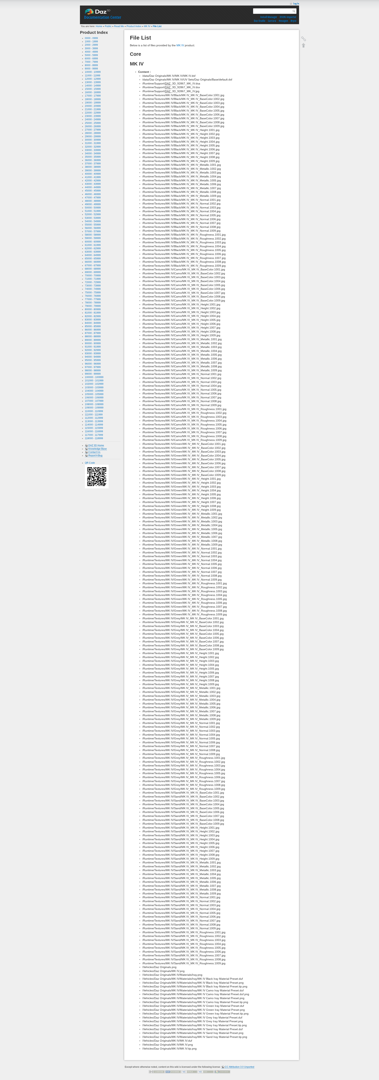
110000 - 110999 (94, 411)
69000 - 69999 (93, 272)
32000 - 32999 (93, 146)
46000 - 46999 (93, 194)
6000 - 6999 (91, 58)
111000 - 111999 (94, 414)
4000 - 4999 (91, 51)
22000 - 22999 (93, 112)
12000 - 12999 (93, 79)
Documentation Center (102, 17)
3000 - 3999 (91, 48)
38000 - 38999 (93, 167)
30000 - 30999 (93, 139)
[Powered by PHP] (173, 1071)
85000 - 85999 (93, 326)
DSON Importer (288, 17)
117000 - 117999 (94, 435)
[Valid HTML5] (189, 1071)
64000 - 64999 (93, 255)
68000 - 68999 (93, 268)
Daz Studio (259, 21)
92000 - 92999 (93, 350)
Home (99, 26)
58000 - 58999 (93, 234)
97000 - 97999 (93, 367)
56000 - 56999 (93, 228)
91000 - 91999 (93, 346)
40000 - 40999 (93, 173)
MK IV (147, 26)
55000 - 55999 (93, 224)
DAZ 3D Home (96, 445)
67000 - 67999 (93, 265)
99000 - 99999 (93, 373)
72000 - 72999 (93, 282)
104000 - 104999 (94, 390)
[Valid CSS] (206, 1071)
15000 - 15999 (93, 89)
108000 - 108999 (94, 404)
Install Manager (268, 17)
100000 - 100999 (94, 377)
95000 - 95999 (93, 360)
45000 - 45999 (93, 190)
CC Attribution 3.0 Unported (239, 1067)
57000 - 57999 (93, 231)
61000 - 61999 (93, 245)
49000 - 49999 (93, 204)
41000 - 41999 (93, 177)
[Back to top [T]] (303, 45)
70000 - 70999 (93, 275)
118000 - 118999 (94, 438)
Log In (296, 3)
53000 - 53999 (93, 218)
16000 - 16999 (93, 92)
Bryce (293, 21)
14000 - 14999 (93, 85)
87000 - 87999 (93, 333)
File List (157, 26)
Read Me (119, 26)
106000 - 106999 (94, 397)
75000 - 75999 (93, 292)
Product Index (134, 26)
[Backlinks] (303, 39)
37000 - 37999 (93, 163)
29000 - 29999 (93, 136)
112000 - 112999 (94, 418)
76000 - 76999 (93, 296)
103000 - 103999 (94, 387)
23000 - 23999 (93, 116)
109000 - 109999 (94, 407)
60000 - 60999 (93, 241)
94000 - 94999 (93, 356)
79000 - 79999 (93, 306)
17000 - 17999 (93, 95)
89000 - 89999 (93, 340)
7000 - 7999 (91, 62)
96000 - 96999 (93, 363)
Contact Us (94, 452)
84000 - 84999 (93, 323)
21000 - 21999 (93, 109)
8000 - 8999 (91, 65)
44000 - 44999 (93, 187)
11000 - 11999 (92, 75)
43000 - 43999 (93, 184)
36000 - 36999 (93, 160)
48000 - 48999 (93, 201)
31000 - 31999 (93, 143)
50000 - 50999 (93, 207)
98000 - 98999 (93, 370)
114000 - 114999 (94, 424)
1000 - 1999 (91, 41)
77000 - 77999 (93, 299)
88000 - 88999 (93, 336)
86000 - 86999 (93, 329)
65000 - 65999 (93, 258)
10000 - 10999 (93, 72)
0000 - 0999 (91, 38)
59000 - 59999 (93, 238)
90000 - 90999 (93, 343)
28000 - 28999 (93, 133)
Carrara (272, 21)
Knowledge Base (97, 448)
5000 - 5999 (91, 55)
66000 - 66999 (93, 262)
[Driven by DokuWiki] (222, 1071)
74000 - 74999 (93, 289)
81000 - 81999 (93, 312)
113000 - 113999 (94, 421)
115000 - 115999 (94, 428)
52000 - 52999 (93, 214)
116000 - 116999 (94, 431)
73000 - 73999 (93, 285)
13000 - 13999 (93, 82)
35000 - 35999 (93, 156)
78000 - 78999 (93, 302)
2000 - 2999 (91, 45)
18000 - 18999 (93, 99)
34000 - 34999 (93, 153)
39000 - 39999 (93, 170)
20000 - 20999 (93, 106)
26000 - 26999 (93, 126)
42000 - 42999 (93, 180)
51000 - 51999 (93, 211)
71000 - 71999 (93, 279)
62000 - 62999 (93, 248)
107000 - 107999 (94, 401)
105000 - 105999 (94, 394)
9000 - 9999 (91, 68)
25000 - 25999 (93, 123)
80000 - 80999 (93, 309)
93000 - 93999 (93, 353)
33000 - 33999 (93, 150)
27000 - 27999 (93, 129)
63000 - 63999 (93, 251)
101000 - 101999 (94, 380)
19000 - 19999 (93, 102)
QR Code (90, 462)
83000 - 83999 (93, 319)
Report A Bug (95, 455)
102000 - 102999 (94, 384)
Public (108, 26)
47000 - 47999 (93, 197)
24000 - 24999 (93, 119)
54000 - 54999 (93, 221)
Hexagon (283, 21)
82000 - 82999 (93, 316)
